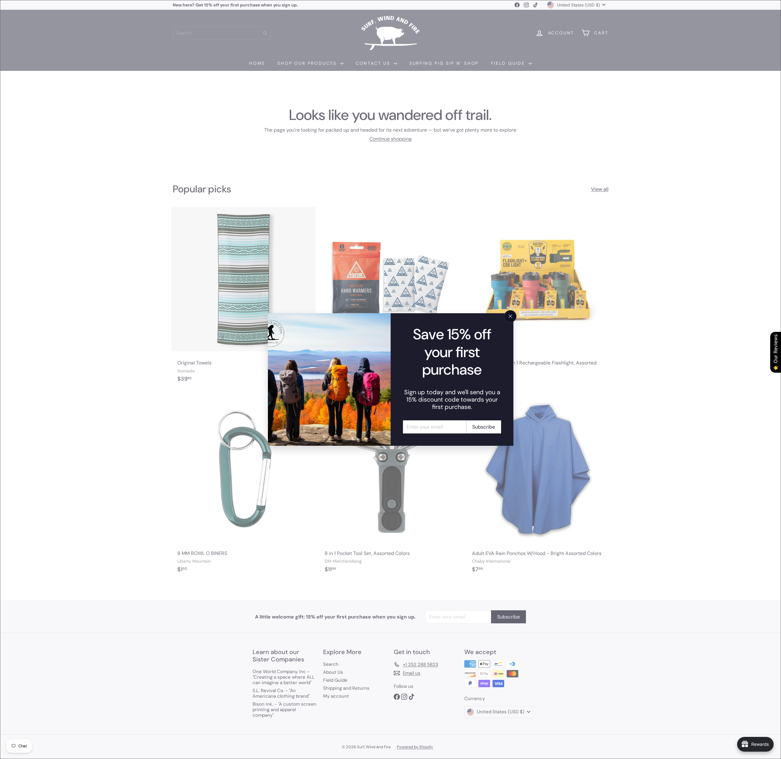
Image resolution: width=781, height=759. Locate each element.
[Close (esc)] (510, 316)
